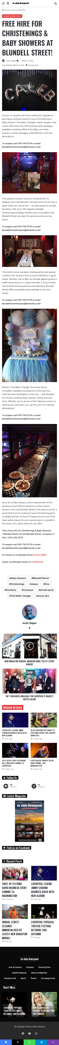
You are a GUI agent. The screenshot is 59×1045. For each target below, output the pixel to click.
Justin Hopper (11, 61)
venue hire (43, 595)
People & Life (10, 978)
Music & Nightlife (18, 10)
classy (34, 584)
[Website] (29, 628)
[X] (18, 1042)
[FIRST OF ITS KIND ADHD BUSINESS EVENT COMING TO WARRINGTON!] (15, 873)
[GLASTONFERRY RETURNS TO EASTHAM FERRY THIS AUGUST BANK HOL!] (44, 720)
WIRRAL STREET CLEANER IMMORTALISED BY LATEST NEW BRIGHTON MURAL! (14, 930)
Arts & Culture (15, 967)
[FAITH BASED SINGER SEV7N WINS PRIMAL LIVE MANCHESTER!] (44, 750)
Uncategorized (48, 978)
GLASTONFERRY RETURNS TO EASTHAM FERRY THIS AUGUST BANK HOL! (43, 733)
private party (47, 590)
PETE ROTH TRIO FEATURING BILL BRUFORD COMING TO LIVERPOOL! (14, 763)
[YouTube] (29, 1033)
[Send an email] (17, 61)
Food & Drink (44, 967)
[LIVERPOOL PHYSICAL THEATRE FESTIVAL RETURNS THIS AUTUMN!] (44, 911)
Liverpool (28, 590)
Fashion (30, 967)
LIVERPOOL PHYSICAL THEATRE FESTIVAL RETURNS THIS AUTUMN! (42, 928)
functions (11, 590)
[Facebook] (23, 1033)
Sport (23, 978)
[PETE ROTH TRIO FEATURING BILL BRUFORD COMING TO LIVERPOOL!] (15, 750)
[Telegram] (41, 1042)
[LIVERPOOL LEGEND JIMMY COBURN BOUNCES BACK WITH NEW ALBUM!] (15, 720)
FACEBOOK (37, 562)
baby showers (18, 578)
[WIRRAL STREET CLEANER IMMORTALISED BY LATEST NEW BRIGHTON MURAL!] (15, 911)
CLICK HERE (40, 555)
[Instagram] (36, 1033)
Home (6, 10)
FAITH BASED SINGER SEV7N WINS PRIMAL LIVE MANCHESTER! (42, 763)
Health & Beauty (19, 973)
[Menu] (3, 4)
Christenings (17, 584)
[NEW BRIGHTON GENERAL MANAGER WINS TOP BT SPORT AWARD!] (29, 646)
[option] (14, 1004)
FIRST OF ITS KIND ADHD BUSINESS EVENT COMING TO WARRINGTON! (14, 890)
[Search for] (55, 4)
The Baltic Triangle (21, 595)
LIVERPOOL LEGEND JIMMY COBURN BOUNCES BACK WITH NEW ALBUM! (14, 733)
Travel (33, 978)
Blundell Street (41, 578)
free (47, 584)
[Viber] (53, 1042)
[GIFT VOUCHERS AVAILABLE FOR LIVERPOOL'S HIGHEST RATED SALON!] (29, 681)
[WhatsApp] (29, 1042)
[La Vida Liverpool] (18, 3)
